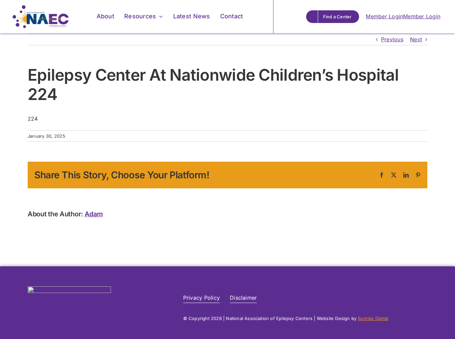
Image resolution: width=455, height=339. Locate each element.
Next (416, 39)
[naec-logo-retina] (69, 289)
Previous (392, 39)
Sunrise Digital (373, 318)
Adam (94, 214)
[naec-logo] (40, 7)
